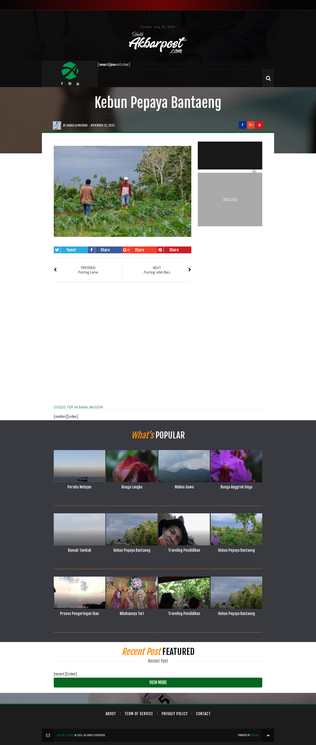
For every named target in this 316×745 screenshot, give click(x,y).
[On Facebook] (242, 125)
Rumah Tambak (79, 550)
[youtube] (77, 83)
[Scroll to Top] (268, 735)
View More (158, 682)
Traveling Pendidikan (184, 550)
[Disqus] (122, 348)
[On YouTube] (259, 125)
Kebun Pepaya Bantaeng (158, 102)
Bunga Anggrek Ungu (236, 487)
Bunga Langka (131, 487)
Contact (203, 713)
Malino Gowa (184, 487)
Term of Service (138, 713)
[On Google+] (251, 125)
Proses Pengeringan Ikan (79, 613)
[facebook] (61, 83)
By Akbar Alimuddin (75, 125)
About (111, 713)
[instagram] (69, 83)
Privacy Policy (175, 713)
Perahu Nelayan (79, 487)
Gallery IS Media (65, 735)
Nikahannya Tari (132, 613)
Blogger (255, 735)
